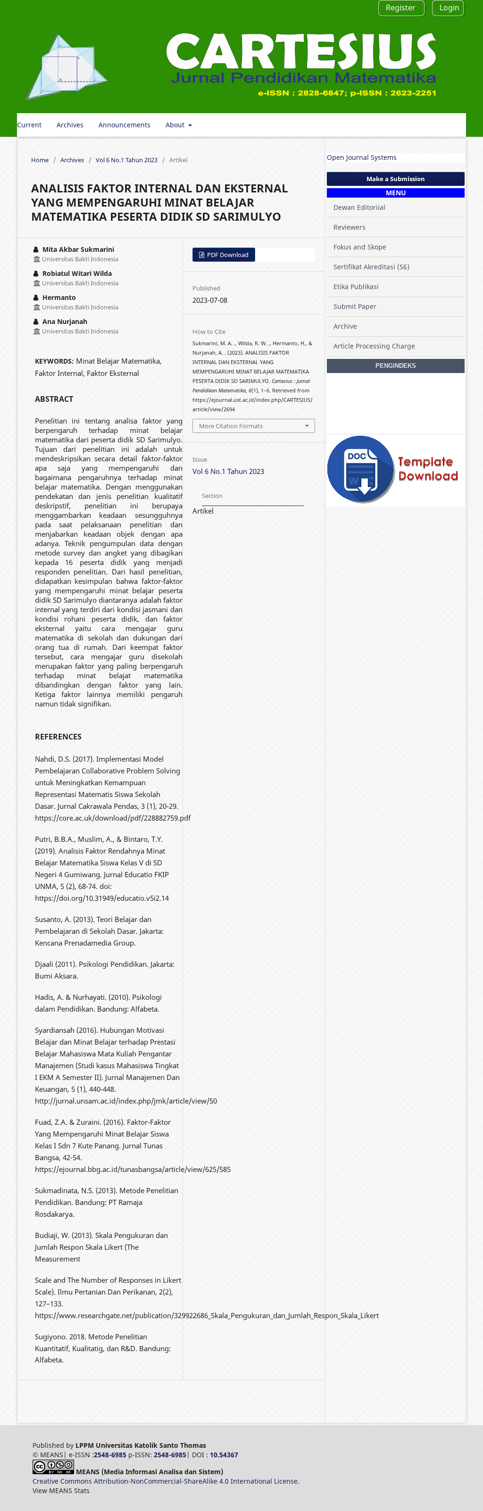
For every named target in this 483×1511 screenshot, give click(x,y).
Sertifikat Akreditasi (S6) (371, 266)
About (176, 124)
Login (449, 7)
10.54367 (224, 1454)
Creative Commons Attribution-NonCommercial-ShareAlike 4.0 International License (165, 1481)
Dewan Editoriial (359, 207)
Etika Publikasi (356, 286)
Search (447, 124)
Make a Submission (395, 178)
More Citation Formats (231, 426)
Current (29, 124)
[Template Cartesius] (392, 501)
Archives (70, 124)
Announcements (124, 124)
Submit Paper (354, 306)
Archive (345, 326)
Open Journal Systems (362, 157)
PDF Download (227, 254)
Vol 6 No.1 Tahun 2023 (127, 160)
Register (401, 7)
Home (40, 160)
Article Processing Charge (374, 345)
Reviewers (349, 227)
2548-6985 (110, 1454)
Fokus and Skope (359, 246)
